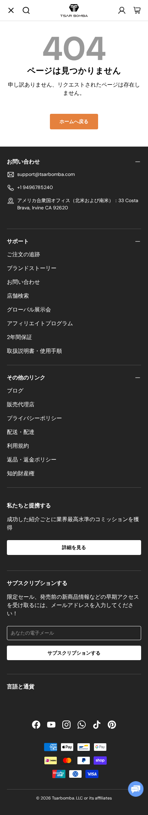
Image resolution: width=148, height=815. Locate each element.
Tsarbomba (63, 798)
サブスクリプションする (74, 653)
